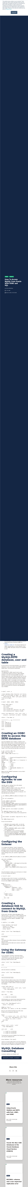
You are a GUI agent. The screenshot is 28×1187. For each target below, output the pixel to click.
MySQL (6, 276)
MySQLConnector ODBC (9, 644)
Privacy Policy (8, 9)
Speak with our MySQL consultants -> (11, 1057)
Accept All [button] (14, 12)
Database (11, 276)
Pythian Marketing (9, 288)
